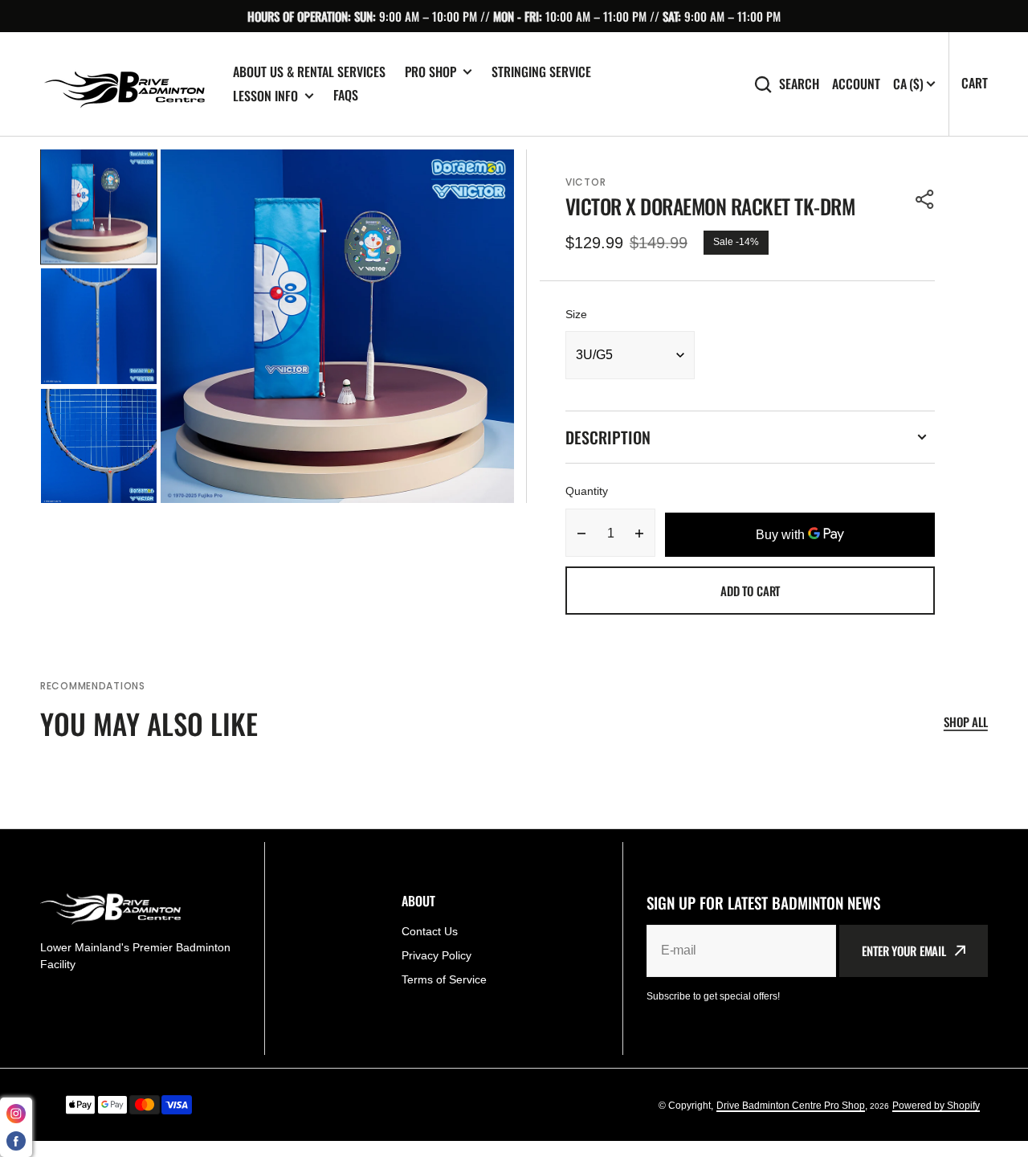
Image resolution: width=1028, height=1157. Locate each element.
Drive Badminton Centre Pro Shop (790, 1105)
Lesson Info (265, 96)
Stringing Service (541, 71)
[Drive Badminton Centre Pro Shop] (124, 84)
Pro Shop (430, 72)
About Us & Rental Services (309, 71)
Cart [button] (974, 82)
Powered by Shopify (936, 1105)
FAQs (345, 94)
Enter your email (904, 950)
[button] (925, 199)
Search (799, 84)
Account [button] (856, 84)
